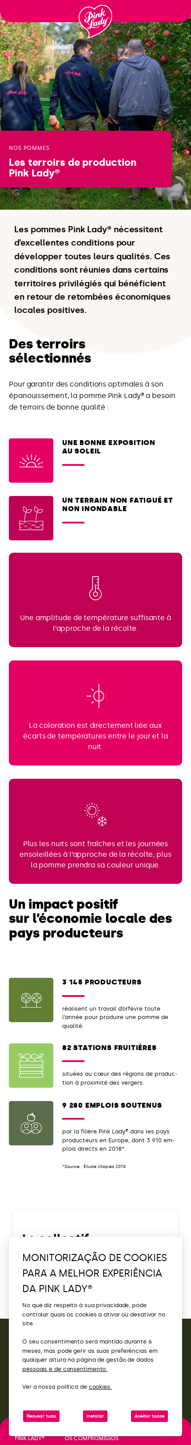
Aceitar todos (149, 1416)
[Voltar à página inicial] (95, 21)
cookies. (100, 1386)
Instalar (95, 1416)
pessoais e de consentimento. (64, 1369)
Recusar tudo (41, 1416)
